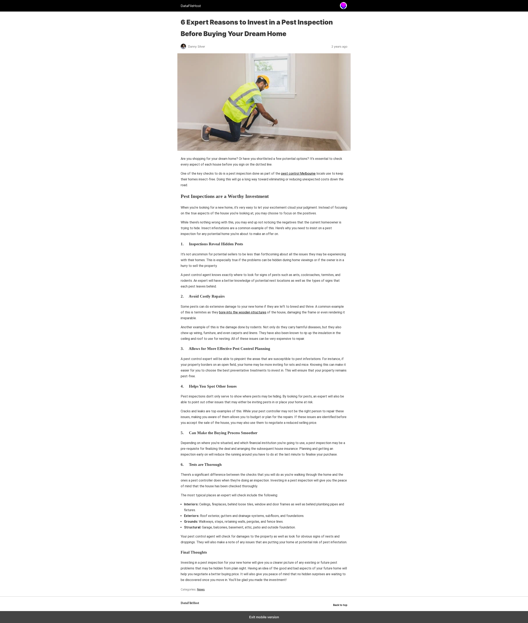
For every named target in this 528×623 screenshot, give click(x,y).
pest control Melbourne (298, 173)
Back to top (340, 605)
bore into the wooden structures (242, 312)
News (201, 589)
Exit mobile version (264, 617)
